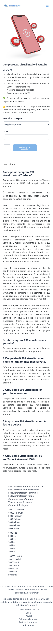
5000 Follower (15, 515)
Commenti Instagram (18, 505)
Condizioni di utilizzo (29, 609)
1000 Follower (15, 519)
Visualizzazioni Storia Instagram (23, 489)
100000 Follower (16, 509)
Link (6, 131)
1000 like (12, 532)
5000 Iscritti (14, 562)
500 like (12, 535)
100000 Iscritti (15, 556)
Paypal (28, 615)
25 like (11, 548)
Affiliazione (28, 625)
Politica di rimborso (28, 622)
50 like (11, 542)
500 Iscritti (13, 568)
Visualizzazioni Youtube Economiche (25, 486)
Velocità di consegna (12, 118)
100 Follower (14, 525)
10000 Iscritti (14, 559)
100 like (12, 539)
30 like (11, 545)
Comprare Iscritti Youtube (20, 499)
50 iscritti (12, 574)
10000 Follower (15, 512)
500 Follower (14, 522)
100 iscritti (13, 571)
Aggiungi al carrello (24, 147)
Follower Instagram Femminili (23, 492)
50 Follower (14, 528)
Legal (28, 612)
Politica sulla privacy (28, 619)
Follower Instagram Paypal (21, 495)
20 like (11, 551)
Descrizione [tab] (9, 164)
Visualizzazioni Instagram (20, 501)
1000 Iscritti (14, 565)
